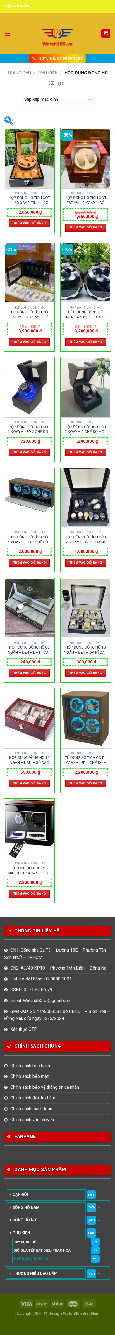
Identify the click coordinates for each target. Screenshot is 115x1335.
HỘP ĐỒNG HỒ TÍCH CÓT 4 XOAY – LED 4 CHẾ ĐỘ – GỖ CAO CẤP (29, 540)
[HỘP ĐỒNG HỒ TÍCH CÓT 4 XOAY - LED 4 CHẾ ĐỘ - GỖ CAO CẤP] (29, 498)
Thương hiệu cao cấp (35, 1273)
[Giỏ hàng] (106, 33)
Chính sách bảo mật (29, 1076)
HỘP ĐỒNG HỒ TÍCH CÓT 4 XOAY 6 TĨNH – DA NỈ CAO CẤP (85, 540)
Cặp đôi (20, 1194)
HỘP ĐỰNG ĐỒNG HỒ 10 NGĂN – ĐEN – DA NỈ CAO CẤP (85, 650)
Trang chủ (19, 73)
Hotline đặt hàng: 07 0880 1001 (41, 979)
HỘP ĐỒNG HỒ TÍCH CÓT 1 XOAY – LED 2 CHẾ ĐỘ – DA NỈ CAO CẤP (29, 429)
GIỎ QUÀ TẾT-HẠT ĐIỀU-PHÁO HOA (42, 1250)
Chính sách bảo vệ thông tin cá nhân (44, 1087)
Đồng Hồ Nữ (24, 1220)
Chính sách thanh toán (31, 1108)
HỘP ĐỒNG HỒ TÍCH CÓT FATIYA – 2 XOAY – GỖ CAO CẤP (85, 200)
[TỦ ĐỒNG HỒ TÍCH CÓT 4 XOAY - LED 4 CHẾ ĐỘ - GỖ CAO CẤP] (86, 718)
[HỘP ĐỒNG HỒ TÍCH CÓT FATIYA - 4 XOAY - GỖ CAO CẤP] (29, 273)
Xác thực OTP (23, 1029)
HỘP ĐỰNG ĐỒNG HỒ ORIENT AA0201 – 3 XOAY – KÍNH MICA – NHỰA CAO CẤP (85, 315)
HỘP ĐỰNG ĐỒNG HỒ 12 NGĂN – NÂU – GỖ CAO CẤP (29, 760)
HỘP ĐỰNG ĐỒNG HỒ (31, 1259)
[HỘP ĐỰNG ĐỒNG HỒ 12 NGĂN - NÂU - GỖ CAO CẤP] (29, 718)
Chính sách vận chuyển (32, 1119)
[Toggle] (99, 1195)
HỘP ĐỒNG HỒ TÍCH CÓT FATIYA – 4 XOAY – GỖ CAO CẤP (29, 315)
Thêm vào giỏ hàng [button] (29, 223)
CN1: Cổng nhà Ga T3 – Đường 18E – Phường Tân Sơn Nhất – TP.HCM (55, 953)
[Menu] (7, 33)
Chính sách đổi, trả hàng (33, 1098)
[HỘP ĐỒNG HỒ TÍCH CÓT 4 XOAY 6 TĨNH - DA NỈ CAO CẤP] (86, 498)
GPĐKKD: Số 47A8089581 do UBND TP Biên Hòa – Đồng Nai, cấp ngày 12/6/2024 (57, 1015)
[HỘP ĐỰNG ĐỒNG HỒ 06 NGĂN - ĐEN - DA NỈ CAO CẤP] (29, 608)
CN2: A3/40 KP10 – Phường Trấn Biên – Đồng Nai (58, 968)
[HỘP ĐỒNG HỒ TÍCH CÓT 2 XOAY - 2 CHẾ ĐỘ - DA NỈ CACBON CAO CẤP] (86, 387)
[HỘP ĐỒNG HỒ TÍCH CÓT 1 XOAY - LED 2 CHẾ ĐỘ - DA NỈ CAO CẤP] (29, 387)
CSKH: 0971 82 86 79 (31, 989)
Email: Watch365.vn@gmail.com (40, 1000)
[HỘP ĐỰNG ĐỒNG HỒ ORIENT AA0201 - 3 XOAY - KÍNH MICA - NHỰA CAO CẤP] (86, 273)
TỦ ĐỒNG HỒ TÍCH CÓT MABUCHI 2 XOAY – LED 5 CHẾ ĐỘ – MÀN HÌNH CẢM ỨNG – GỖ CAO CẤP (29, 871)
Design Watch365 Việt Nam (74, 1313)
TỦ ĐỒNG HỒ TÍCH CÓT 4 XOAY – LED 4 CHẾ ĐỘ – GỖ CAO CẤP (86, 760)
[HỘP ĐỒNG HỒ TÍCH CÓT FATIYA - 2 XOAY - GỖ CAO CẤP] (86, 158)
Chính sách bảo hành (30, 1065)
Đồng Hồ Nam (26, 1207)
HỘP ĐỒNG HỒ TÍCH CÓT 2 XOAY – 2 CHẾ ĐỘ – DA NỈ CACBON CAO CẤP (85, 429)
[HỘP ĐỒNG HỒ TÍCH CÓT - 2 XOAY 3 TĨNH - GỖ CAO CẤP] (29, 158)
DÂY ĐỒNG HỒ (25, 1242)
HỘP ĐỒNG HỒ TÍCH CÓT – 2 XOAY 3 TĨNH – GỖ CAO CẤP (29, 200)
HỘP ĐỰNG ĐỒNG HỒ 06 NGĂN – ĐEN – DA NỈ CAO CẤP (29, 650)
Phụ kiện (48, 73)
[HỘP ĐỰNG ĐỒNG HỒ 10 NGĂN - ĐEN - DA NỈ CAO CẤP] (86, 608)
